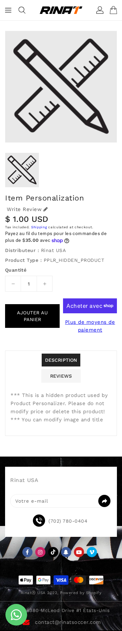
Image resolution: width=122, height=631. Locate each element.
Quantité (15, 270)
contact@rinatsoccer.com (68, 622)
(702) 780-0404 (67, 521)
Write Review (24, 209)
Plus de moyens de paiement (90, 326)
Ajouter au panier (32, 316)
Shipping (39, 227)
